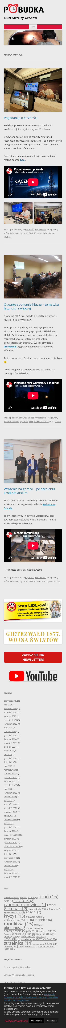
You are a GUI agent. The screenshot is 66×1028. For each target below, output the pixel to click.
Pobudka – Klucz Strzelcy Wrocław (33, 8)
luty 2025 (8, 727)
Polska (19, 933)
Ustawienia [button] (36, 1020)
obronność (15, 927)
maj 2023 (8, 765)
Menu (33, 27)
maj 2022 (8, 788)
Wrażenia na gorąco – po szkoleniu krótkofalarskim (29, 491)
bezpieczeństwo (11, 897)
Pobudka (9, 934)
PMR (31, 233)
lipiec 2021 (9, 815)
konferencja (53, 909)
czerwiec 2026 (10, 700)
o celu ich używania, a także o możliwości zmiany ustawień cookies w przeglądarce (31, 997)
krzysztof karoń (35, 916)
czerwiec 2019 (10, 857)
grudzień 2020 (10, 827)
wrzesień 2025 (10, 712)
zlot (52, 946)
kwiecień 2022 (10, 792)
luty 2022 (8, 800)
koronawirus (14, 912)
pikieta (32, 931)
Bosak (23, 897)
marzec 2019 (10, 865)
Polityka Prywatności (16, 1020)
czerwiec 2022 (10, 785)
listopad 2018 (10, 873)
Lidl (29, 920)
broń (48, 896)
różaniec (28, 936)
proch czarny (33, 933)
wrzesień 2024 (10, 743)
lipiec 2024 (9, 750)
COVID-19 (23, 900)
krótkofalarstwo (11, 233)
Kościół (33, 912)
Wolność (31, 946)
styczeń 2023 (10, 773)
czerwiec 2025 (10, 720)
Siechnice (41, 936)
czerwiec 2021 (10, 819)
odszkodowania (35, 928)
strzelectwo (46, 939)
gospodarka (37, 909)
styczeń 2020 (10, 838)
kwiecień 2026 (10, 708)
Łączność (29, 229)
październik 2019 (12, 846)
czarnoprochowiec (26, 904)
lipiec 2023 (9, 762)
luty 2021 (8, 823)
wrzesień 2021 (10, 811)
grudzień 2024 (10, 735)
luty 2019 (8, 869)
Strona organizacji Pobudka (17, 967)
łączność (24, 233)
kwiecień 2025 (10, 723)
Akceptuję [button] (52, 1020)
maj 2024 (8, 754)
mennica (43, 920)
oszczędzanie (14, 931)
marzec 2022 (10, 796)
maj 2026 (8, 704)
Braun (33, 897)
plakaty (42, 931)
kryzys (14, 916)
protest (49, 933)
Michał (7, 237)
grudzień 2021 (10, 808)
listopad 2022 (10, 781)
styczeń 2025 (10, 731)
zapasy (43, 946)
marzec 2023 (10, 769)
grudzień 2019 (10, 842)
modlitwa (18, 923)
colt (8, 901)
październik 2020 (12, 834)
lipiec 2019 (9, 854)
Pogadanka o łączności (20, 118)
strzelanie (28, 939)
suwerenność (39, 944)
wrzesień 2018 (10, 877)
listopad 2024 (10, 739)
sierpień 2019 (10, 850)
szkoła (52, 943)
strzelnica (18, 943)
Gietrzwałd (16, 908)
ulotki (8, 946)
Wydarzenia (40, 229)
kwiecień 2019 (10, 861)
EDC (52, 905)
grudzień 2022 (10, 777)
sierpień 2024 (10, 746)
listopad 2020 (10, 831)
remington (12, 936)
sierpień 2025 (10, 716)
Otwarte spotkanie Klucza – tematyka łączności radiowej (31, 306)
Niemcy (38, 925)
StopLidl (12, 939)
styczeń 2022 (10, 804)
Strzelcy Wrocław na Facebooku (19, 974)
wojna (19, 946)
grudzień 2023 (10, 758)
